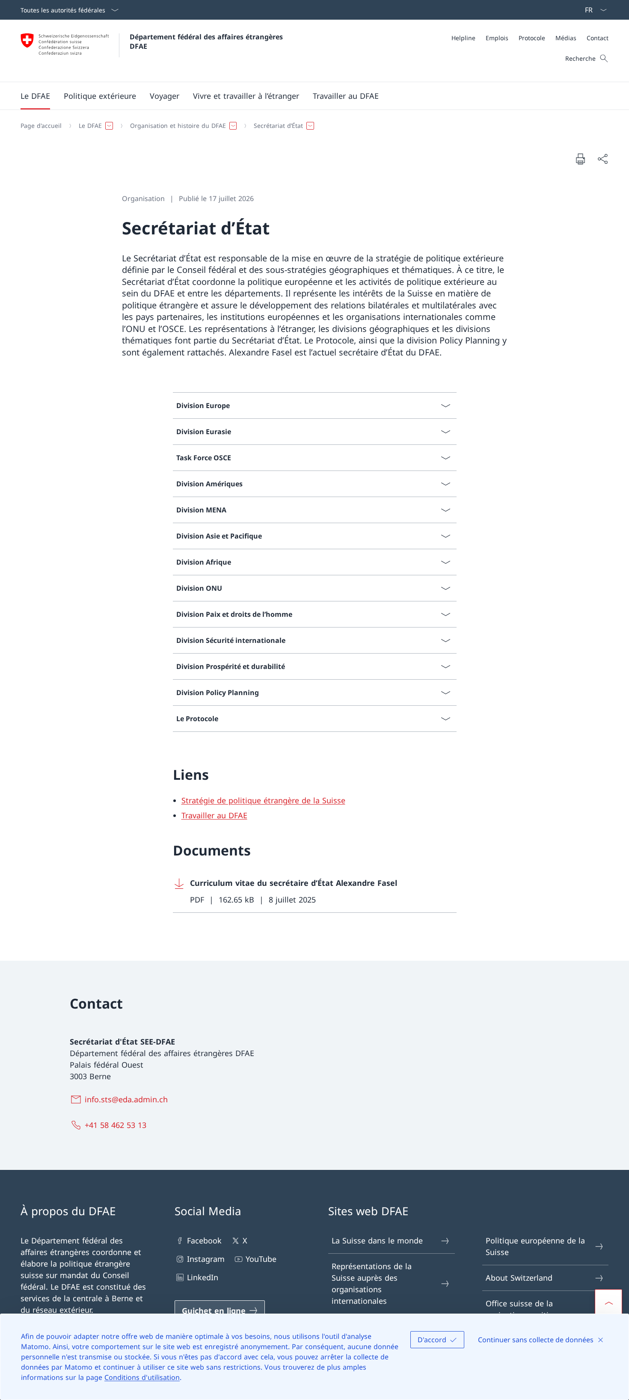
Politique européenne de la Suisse (535, 1246)
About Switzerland (519, 1278)
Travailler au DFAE (214, 815)
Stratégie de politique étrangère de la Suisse (263, 800)
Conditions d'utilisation (142, 1377)
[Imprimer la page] (580, 158)
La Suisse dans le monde (377, 1240)
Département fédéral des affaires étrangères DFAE (207, 41)
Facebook (204, 1240)
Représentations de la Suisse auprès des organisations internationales (372, 1283)
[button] (35, 96)
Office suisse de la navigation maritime (523, 1309)
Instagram (206, 1259)
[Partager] (602, 158)
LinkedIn (202, 1277)
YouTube (261, 1259)
